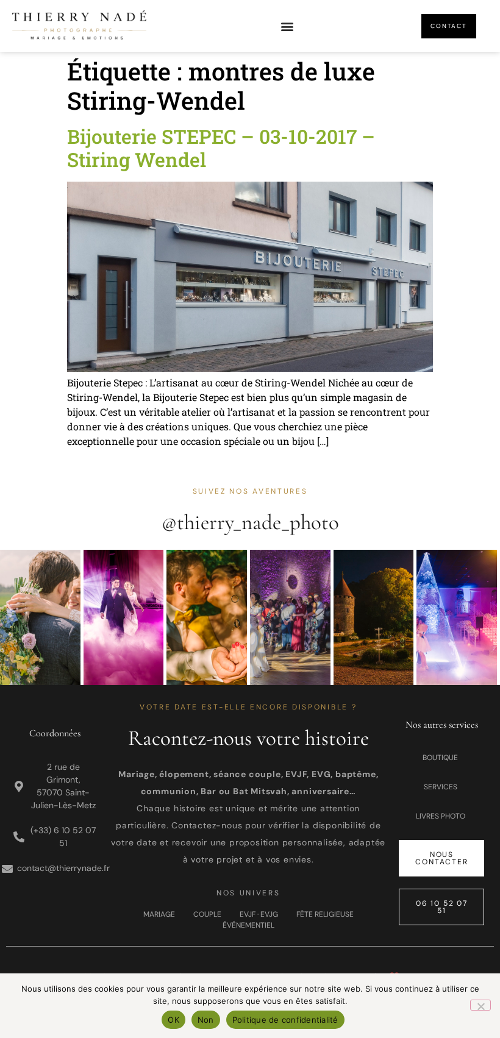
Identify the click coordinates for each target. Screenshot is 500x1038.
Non (206, 1020)
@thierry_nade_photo (250, 522)
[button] (287, 26)
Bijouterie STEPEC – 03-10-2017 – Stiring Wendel (221, 147)
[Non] (480, 1005)
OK (173, 1020)
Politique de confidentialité (285, 1020)
